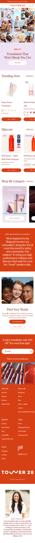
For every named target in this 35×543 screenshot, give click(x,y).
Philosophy (21, 392)
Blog (19, 400)
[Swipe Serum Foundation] (11, 90)
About (20, 396)
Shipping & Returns (24, 427)
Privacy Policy (22, 431)
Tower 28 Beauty (20, 479)
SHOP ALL (29, 76)
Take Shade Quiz (17, 321)
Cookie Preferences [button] (7, 439)
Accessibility (5, 435)
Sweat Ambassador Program (25, 412)
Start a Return (6, 427)
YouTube (4, 455)
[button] (3, 5)
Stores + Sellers (22, 404)
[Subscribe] (31, 351)
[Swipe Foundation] (17, 56)
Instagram (4, 451)
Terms (20, 423)
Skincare (7, 129)
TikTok (3, 459)
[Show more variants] (20, 111)
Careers (20, 408)
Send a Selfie (17, 326)
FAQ (3, 431)
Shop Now (17, 62)
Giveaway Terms (23, 435)
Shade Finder (6, 404)
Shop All (4, 392)
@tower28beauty (21, 359)
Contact (4, 423)
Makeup (4, 396)
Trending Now (11, 76)
